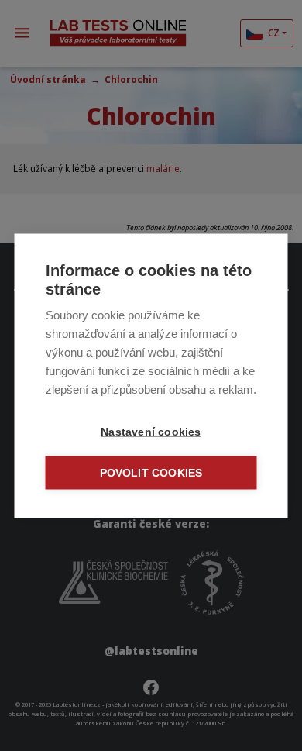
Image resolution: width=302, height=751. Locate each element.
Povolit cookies (151, 472)
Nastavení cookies (151, 431)
